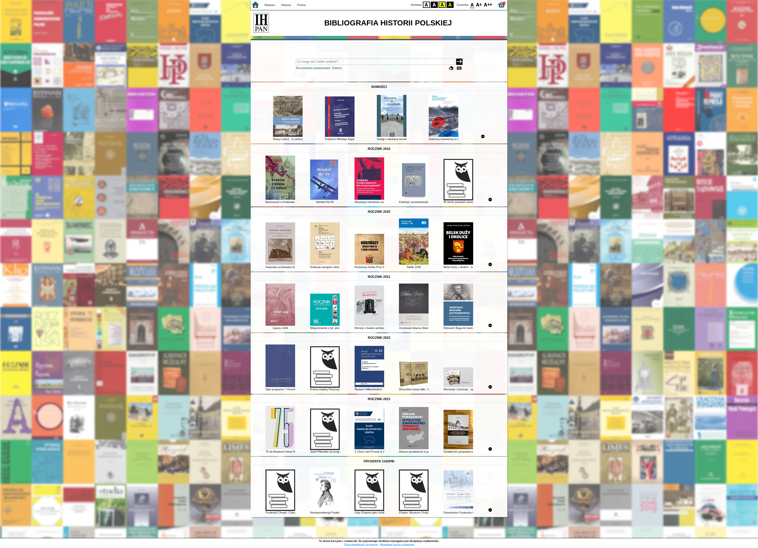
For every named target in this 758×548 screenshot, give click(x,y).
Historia (286, 5)
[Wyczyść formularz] (451, 68)
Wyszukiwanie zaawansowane (313, 67)
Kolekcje (337, 67)
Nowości (270, 5)
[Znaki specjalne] (459, 68)
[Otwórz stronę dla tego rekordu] (289, 117)
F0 (472, 4)
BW (434, 4)
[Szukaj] (459, 62)
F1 (479, 4)
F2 (488, 4)
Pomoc (301, 5)
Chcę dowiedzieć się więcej (361, 544)
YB (442, 4)
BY (450, 4)
